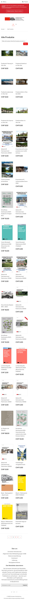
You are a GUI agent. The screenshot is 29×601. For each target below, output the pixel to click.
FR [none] (16, 24)
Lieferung (14, 560)
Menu (4, 1)
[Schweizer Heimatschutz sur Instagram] (16, 592)
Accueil (2, 29)
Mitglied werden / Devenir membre (14, 11)
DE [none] (13, 24)
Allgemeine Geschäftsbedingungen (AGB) (14, 553)
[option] (16, 24)
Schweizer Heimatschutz (14, 551)
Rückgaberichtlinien (14, 562)
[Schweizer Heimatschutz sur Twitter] (11, 592)
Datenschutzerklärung (14, 556)
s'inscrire (25, 585)
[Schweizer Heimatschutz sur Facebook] (14, 592)
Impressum (14, 558)
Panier (26, 1)
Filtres (25, 43)
